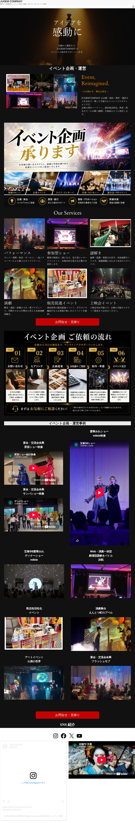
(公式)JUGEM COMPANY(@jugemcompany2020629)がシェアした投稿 (33, 816)
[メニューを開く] (133, 6)
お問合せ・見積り (67, 322)
